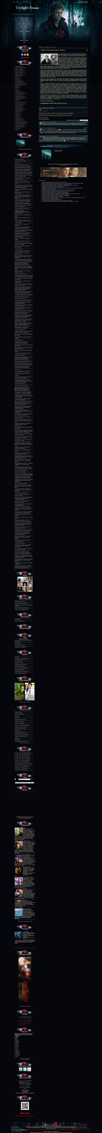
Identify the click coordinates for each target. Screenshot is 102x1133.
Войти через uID (25, 51)
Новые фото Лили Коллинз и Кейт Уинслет (23, 310)
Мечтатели (17, 717)
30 (24, 1024)
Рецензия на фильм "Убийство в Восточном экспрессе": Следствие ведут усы (58, 190)
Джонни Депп (62, 107)
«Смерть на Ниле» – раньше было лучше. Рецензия (52, 196)
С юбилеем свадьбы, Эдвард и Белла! (58, 151)
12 (30, 1020)
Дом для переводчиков (19, 666)
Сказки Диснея (19, 107)
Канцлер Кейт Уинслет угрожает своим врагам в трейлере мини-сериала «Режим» (23, 468)
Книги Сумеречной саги (20, 67)
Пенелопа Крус (84, 107)
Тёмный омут (18, 730)
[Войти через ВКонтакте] (22, 54)
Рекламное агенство (20, 125)
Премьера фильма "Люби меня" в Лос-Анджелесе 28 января (23, 236)
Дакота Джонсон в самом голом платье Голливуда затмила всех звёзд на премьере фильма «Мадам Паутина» (23, 456)
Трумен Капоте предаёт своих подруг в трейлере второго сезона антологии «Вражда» (23, 537)
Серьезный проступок (19, 721)
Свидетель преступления (20, 719)
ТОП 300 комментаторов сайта (25, 149)
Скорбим (17, 375)
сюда (71, 115)
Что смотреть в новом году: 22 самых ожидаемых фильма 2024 (23, 527)
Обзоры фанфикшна (20, 82)
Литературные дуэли (20, 126)
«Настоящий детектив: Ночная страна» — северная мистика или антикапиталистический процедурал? (23, 505)
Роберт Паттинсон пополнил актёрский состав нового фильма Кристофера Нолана (23, 260)
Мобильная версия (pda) (51, 1128)
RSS (87, 2)
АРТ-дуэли (18, 128)
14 (21, 1021)
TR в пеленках (18, 117)
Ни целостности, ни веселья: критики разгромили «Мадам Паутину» (22, 453)
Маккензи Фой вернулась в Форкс (22, 164)
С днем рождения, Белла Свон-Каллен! (23, 300)
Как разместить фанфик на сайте (22, 658)
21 (21, 1023)
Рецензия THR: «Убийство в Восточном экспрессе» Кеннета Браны (55, 186)
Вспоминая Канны (19, 340)
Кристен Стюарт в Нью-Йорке (21, 385)
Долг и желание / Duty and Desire (21, 734)
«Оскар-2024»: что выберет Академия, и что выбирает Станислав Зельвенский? (23, 393)
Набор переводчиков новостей (21, 603)
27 (19, 1024)
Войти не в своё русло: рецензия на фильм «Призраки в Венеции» (55, 194)
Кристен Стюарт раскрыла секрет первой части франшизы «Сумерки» (23, 437)
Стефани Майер (19, 66)
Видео (17, 87)
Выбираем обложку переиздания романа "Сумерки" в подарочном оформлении (23, 170)
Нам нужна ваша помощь (20, 329)
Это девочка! (17, 369)
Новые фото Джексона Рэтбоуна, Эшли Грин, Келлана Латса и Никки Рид (23, 332)
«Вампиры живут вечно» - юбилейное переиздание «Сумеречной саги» (22, 233)
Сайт (17, 88)
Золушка (17, 100)
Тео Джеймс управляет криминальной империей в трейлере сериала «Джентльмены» (23, 424)
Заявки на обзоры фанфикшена (21, 671)
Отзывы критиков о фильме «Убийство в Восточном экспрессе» (55, 191)
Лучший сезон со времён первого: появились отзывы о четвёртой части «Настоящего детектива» (22, 533)
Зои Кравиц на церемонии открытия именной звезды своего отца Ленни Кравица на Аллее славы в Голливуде (24, 380)
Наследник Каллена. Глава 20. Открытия (23, 763)
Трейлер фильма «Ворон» (20, 383)
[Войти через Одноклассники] (27, 54)
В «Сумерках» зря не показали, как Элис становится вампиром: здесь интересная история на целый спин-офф (23, 186)
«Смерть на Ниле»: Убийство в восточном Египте (52, 199)
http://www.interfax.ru (62, 103)
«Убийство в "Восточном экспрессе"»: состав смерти (53, 187)
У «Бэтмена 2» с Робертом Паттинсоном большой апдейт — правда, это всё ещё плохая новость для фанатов (23, 320)
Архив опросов (27, 1058)
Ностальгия (18, 111)
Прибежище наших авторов (20, 664)
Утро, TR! (17, 113)
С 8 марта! (17, 162)
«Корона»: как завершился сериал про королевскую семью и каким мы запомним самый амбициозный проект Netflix (23, 566)
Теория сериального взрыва (21, 122)
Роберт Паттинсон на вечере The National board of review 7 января (23, 244)
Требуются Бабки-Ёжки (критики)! (22, 607)
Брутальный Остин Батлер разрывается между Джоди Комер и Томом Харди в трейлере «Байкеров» (23, 407)
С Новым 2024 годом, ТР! (20, 543)
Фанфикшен (18, 79)
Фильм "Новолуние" (20, 70)
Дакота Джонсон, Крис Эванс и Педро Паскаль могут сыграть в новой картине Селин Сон (23, 460)
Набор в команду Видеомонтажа (21, 609)
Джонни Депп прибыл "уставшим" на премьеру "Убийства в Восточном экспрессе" (58, 189)
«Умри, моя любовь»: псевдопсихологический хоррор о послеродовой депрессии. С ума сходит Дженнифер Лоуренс (23, 212)
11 (28, 1020)
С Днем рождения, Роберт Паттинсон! (23, 220)
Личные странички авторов (20, 673)
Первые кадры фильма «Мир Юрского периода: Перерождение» (23, 303)
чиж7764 (27, 1092)
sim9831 (17, 1092)
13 (19, 1021)
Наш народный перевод (20, 645)
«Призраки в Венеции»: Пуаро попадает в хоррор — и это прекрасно (56, 195)
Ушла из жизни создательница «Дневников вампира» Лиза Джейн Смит (24, 231)
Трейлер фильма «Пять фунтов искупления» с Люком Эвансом (21, 342)
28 (21, 1024)
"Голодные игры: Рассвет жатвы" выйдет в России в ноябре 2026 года (23, 176)
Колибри (17, 737)
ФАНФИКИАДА (18, 619)
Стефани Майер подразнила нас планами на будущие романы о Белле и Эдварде (23, 173)
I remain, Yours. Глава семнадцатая (22, 756)
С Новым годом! (18, 249)
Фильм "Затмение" (19, 72)
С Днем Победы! (18, 222)
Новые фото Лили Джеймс (20, 471)
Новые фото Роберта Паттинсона (22, 296)
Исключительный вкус (19, 714)
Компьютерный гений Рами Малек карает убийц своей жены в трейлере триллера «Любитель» (23, 256)
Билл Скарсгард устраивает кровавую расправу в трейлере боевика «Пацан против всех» (24, 420)
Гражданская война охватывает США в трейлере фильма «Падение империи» (23, 477)
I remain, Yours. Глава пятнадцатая (22, 762)
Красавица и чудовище (20, 102)
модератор (55, 107)
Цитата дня (18, 114)
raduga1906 (31, 1092)
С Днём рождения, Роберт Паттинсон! (23, 353)
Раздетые (17, 715)
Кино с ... (17, 116)
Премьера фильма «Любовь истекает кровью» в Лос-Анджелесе (23, 399)
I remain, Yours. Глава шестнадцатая (22, 758)
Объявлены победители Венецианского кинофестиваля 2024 (23, 308)
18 (28, 1021)
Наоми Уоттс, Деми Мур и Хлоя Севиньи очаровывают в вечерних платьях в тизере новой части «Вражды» (23, 556)
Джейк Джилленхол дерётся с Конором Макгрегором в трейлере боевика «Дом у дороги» (23, 486)
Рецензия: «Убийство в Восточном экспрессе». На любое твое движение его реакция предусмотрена (62, 183)
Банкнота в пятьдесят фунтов (21, 736)
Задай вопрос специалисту (20, 647)
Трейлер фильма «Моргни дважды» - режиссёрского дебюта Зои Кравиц (22, 367)
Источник (40, 107)
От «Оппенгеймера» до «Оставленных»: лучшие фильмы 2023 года (23, 549)
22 (23, 1023)
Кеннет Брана (79, 107)
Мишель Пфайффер (50, 108)
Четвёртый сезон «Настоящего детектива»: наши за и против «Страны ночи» (24, 414)
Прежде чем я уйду (19, 110)
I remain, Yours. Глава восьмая (21, 767)
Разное (17, 129)
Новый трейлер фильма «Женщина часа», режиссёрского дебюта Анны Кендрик (23, 292)
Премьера (44, 108)
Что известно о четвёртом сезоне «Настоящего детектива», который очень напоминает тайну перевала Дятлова (23, 552)
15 (23, 1021)
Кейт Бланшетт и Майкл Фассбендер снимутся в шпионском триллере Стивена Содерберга (23, 489)
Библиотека (18, 85)
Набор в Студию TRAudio (20, 601)
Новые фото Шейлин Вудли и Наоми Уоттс (24, 294)
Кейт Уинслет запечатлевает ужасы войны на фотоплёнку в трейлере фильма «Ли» (24, 364)
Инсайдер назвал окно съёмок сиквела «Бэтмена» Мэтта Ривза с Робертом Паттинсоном (23, 545)
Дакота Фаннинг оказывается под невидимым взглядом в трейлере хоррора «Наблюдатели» (23, 411)
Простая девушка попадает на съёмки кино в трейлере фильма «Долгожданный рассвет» (24, 464)
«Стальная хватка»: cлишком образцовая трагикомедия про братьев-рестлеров (23, 512)
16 (24, 1021)
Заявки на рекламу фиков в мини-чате (25, 817)
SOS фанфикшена (19, 660)
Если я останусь (19, 105)
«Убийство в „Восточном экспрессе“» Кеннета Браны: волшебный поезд (56, 184)
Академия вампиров (20, 96)
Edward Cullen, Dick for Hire (20, 732)
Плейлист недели (19, 119)
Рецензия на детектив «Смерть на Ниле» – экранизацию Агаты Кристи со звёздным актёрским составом (63, 197)
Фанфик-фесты (18, 643)
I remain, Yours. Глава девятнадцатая (22, 754)
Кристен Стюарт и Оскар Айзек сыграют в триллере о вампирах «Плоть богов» (23, 361)
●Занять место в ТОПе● (25, 742)
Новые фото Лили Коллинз (20, 273)
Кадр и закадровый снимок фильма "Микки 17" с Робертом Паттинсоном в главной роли (24, 276)
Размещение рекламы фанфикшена (25, 921)
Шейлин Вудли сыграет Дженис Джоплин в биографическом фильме (23, 305)
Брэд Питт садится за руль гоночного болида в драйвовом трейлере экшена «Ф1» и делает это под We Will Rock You (23, 324)
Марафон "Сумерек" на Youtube (21, 180)
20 (19, 1023)
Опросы (17, 90)
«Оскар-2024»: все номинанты (21, 492)
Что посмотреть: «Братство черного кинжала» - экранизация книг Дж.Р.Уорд (22, 200)
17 (26, 1021)
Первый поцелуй (18, 712)
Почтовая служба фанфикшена (21, 667)
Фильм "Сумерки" (19, 69)
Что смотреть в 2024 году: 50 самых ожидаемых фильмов (22, 541)
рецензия (40, 108)
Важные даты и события (20, 84)
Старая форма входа (25, 57)
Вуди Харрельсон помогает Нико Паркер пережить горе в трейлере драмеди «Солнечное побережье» (23, 498)
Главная (75, 2)
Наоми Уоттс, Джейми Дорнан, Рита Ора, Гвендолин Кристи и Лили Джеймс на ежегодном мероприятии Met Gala (23, 358)
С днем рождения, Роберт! (20, 160)
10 (26, 1020)
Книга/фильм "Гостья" (20, 75)
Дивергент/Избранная (20, 97)
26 (30, 1023)
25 (28, 1023)
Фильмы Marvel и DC (20, 108)
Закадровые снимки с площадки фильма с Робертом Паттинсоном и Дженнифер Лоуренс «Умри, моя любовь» (24, 316)
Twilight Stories (18, 739)
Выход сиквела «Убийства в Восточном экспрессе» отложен (54, 182)
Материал (54, 122)
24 (26, 1023)
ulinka (21, 1092)
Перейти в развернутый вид (25, 818)
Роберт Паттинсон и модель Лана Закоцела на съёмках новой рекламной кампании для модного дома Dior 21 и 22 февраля (24, 431)
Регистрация (80, 2)
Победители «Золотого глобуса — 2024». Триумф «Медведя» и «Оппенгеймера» (23, 530)
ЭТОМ (31, 942)
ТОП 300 (17, 656)
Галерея (17, 78)
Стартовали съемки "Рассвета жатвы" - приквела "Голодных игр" (23, 206)
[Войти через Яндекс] (25, 54)
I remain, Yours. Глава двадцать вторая (23, 752)
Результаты (22, 1058)
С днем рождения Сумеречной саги (22, 208)
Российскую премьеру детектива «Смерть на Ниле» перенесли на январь (57, 200)
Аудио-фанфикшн (19, 81)
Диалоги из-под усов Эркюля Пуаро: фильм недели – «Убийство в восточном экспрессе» (60, 185)
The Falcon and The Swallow (20, 728)
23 (24, 1023)
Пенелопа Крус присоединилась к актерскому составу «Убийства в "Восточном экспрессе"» (61, 193)
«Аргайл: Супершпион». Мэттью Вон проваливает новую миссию (22, 448)
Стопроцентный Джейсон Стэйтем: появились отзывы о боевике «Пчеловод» (23, 521)
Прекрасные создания (20, 93)
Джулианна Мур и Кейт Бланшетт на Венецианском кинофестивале (22, 313)
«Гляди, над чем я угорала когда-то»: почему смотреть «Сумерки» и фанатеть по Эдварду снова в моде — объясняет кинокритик (24, 196)
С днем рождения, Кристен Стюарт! (22, 371)
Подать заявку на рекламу (25, 701)
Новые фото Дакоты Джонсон (21, 470)
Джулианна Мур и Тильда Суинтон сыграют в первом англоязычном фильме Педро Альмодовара (24, 480)
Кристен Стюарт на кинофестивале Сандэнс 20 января (22, 495)
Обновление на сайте (19, 159)
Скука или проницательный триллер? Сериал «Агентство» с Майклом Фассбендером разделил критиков (22, 263)
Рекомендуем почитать (20, 123)
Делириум (18, 99)
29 (23, 1024)
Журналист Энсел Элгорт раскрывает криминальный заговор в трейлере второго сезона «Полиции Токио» (23, 524)
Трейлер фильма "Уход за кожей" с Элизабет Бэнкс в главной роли (22, 327)
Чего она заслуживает (19, 723)
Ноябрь (47, 47)
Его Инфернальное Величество (21, 741)
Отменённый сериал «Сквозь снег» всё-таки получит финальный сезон (23, 377)
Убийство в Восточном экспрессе (70, 107)
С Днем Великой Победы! (20, 355)
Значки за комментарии (20, 621)
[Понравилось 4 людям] (40, 110)
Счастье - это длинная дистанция (22, 725)
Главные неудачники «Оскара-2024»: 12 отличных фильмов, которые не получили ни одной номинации (24, 396)
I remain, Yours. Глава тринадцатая (22, 765)
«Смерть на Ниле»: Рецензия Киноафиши (50, 198)
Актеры (17, 76)
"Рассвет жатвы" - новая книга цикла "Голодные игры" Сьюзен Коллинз (22, 228)
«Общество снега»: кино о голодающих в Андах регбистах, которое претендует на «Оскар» (23, 508)
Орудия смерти (19, 94)
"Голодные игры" (19, 91)
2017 (44, 47)
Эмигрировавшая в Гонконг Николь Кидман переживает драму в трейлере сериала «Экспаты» (24, 560)
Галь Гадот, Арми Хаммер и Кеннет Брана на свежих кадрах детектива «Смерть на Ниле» (60, 201)
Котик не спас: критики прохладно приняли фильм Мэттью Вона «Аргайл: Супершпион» (24, 474)
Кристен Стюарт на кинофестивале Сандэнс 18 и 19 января (22, 502)
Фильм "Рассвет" (19, 73)
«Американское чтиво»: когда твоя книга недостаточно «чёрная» (23, 440)
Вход (85, 2)
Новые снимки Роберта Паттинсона (22, 241)
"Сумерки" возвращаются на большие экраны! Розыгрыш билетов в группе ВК (23, 167)
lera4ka (23, 1092)
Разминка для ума (19, 120)
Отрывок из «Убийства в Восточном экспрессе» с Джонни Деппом (55, 192)
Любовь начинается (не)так (20, 726)
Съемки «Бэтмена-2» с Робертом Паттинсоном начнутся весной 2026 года (23, 203)
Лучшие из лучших (19, 662)
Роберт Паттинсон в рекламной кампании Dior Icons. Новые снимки (23, 285)
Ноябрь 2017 (25, 1015)
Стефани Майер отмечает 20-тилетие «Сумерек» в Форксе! (23, 178)
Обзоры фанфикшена (19, 669)
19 (30, 1021)
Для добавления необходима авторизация (24, 816)
